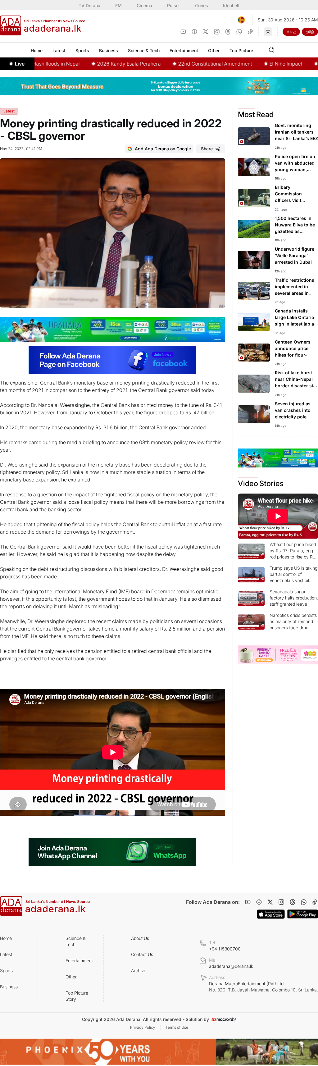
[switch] (268, 31)
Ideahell (231, 5)
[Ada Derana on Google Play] (302, 913)
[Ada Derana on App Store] (271, 914)
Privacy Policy (142, 1027)
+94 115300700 (225, 948)
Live (20, 64)
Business (9, 986)
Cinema (144, 5)
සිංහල (291, 31)
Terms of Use (177, 1027)
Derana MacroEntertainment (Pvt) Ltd (263, 986)
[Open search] (272, 49)
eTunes (200, 5)
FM (118, 5)
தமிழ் (310, 31)
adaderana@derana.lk (231, 966)
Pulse (173, 5)
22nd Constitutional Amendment (192, 64)
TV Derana (89, 5)
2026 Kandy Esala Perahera (106, 64)
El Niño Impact (263, 64)
